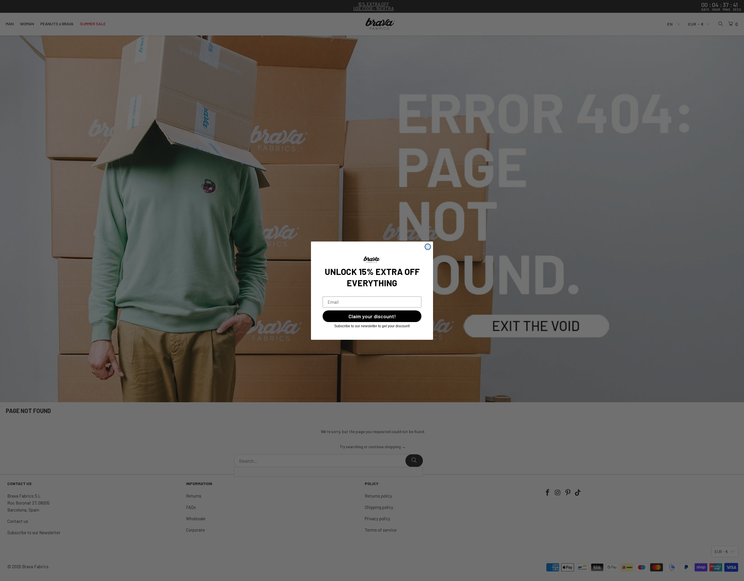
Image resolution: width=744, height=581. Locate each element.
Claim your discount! (372, 316)
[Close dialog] (428, 247)
